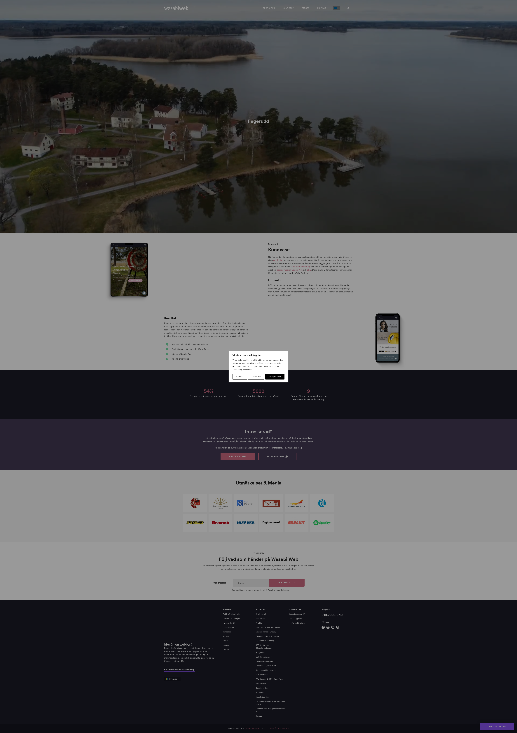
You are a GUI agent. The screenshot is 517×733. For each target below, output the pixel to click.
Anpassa (239, 376)
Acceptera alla (275, 376)
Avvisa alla (256, 376)
